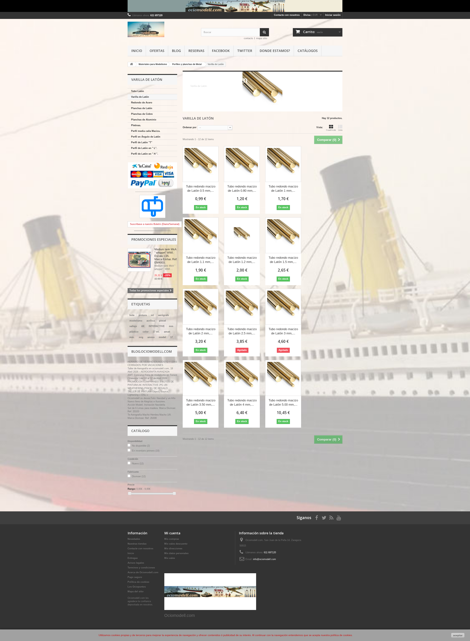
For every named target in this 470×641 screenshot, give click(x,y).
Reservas (196, 50)
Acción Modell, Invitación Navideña (146, 404)
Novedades (134, 539)
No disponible (141, 445)
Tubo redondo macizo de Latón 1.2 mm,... (242, 260)
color (146, 331)
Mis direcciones (173, 548)
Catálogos (308, 50)
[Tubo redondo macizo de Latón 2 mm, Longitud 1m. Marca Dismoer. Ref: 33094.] (201, 307)
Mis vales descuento (175, 543)
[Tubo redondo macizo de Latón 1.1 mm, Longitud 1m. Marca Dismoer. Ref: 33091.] (201, 235)
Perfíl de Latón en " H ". (144, 153)
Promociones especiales (153, 239)
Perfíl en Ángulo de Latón (145, 136)
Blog (176, 50)
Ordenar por (189, 127)
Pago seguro (135, 577)
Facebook (221, 50)
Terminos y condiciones (141, 567)
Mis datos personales (176, 553)
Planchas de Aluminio (143, 119)
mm (171, 326)
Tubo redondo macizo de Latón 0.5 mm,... (200, 188)
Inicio (136, 50)
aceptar (457, 635)
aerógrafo (163, 315)
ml (152, 315)
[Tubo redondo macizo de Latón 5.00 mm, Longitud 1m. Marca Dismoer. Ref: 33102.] (283, 378)
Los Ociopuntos (137, 586)
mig (141, 337)
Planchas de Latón (141, 108)
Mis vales (169, 558)
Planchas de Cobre (142, 114)
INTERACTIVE (157, 326)
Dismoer (139, 476)
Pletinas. (136, 125)
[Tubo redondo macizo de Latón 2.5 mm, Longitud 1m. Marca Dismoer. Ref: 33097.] (242, 307)
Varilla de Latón (140, 96)
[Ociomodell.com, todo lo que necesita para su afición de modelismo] (235, 6)
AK (142, 326)
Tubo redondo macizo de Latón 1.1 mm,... (200, 260)
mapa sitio (261, 38)
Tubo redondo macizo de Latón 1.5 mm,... (283, 260)
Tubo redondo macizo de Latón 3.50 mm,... (200, 402)
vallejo (133, 326)
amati (167, 331)
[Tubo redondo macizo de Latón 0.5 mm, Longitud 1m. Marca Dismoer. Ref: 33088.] (201, 164)
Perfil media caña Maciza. (145, 131)
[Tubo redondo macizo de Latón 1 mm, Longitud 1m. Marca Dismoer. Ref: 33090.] (283, 164)
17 (171, 337)
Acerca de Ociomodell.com (143, 572)
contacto (248, 38)
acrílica (151, 320)
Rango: (132, 488)
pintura (143, 315)
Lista (340, 130)
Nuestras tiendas (137, 543)
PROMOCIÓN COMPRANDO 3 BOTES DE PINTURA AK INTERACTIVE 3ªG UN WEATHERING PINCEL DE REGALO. (151, 385)
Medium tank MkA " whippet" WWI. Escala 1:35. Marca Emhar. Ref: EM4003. (165, 256)
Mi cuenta (172, 533)
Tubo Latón (137, 91)
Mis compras (171, 539)
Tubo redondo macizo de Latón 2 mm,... (200, 331)
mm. (132, 337)
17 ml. (156, 331)
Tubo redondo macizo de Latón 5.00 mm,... (283, 402)
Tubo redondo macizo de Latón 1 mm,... (283, 188)
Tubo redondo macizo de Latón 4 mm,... (242, 402)
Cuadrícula (331, 130)
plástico (133, 331)
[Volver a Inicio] (131, 64)
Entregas (133, 558)
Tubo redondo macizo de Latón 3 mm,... (283, 331)
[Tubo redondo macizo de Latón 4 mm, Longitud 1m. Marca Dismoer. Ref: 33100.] (242, 378)
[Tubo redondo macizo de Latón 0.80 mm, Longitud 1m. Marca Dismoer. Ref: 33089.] (242, 164)
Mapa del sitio (136, 591)
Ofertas (157, 50)
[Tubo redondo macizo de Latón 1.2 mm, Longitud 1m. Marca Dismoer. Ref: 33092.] (242, 235)
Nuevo (138, 463)
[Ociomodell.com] (162, 29)
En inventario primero (145, 450)
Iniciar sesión (333, 15)
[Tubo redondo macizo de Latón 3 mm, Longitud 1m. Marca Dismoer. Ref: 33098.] (283, 307)
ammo (151, 337)
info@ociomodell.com (264, 559)
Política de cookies (138, 582)
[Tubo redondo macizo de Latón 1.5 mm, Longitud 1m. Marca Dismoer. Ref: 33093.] (283, 235)
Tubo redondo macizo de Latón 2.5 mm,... (242, 331)
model (162, 337)
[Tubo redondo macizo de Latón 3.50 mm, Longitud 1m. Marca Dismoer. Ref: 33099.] (201, 378)
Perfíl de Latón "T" (141, 142)
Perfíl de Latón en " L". (144, 148)
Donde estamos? (275, 50)
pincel (162, 320)
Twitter (244, 50)
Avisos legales (136, 562)
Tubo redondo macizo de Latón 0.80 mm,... (242, 188)
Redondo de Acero (141, 102)
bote (131, 315)
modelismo (135, 320)
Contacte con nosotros (287, 15)
